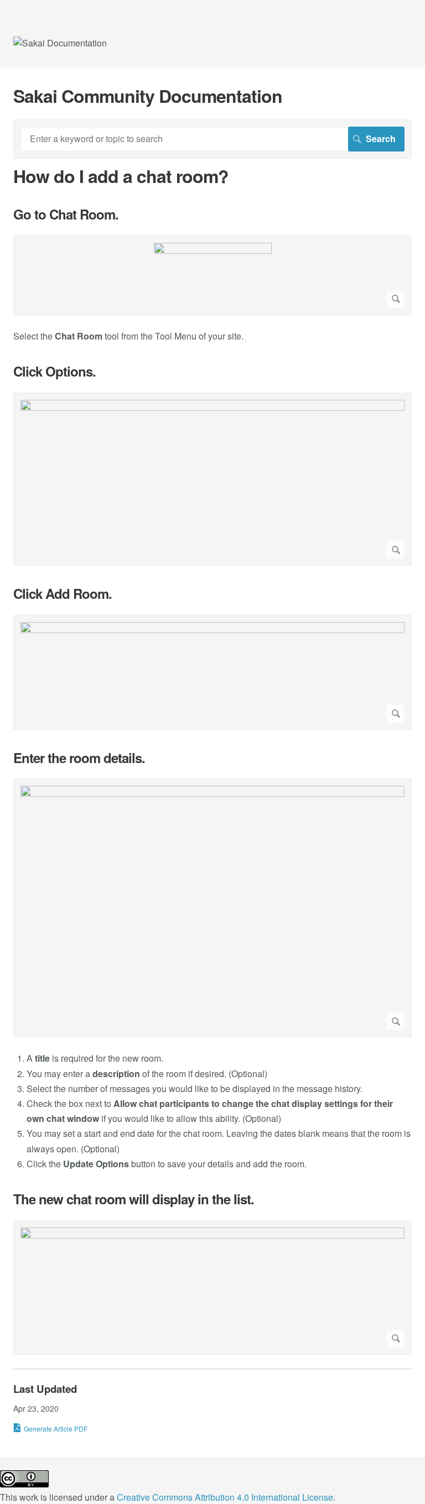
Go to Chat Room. (65, 214)
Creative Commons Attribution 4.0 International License (225, 1497)
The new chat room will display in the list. (133, 1199)
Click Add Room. (62, 594)
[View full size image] (212, 275)
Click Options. (54, 371)
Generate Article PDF (55, 1428)
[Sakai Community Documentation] (60, 42)
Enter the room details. (79, 758)
